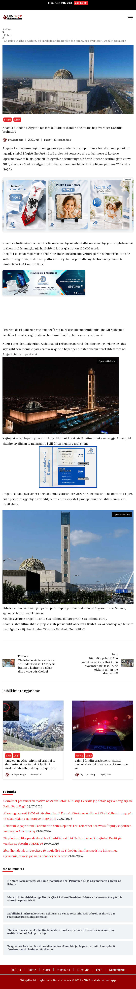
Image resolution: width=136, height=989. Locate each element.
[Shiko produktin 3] (26, 204)
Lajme (17, 119)
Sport (46, 970)
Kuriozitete (117, 970)
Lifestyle (83, 970)
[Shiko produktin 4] (68, 204)
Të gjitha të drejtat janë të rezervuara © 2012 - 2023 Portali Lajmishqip (68, 980)
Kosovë (79, 755)
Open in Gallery (107, 361)
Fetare (7, 119)
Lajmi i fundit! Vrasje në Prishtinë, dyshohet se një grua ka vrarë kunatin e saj (101, 764)
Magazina (63, 970)
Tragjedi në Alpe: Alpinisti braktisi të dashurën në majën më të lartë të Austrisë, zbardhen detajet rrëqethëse (30, 764)
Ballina (16, 970)
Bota (8, 755)
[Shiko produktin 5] (110, 204)
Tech (99, 970)
